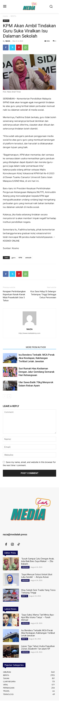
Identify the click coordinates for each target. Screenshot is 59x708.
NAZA (7, 41)
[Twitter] (12, 47)
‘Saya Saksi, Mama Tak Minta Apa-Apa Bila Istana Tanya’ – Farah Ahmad (37, 617)
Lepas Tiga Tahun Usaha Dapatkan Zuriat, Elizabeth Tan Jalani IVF (38, 647)
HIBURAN (25, 567)
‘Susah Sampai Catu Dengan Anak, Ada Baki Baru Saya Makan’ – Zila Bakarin (37, 561)
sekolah (28, 257)
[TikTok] (18, 544)
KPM (20, 257)
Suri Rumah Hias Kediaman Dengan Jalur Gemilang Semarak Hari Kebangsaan (36, 372)
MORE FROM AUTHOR (36, 347)
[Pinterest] (19, 47)
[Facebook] (6, 47)
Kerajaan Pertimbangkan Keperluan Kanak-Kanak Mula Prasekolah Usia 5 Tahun (14, 296)
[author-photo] (29, 325)
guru (13, 257)
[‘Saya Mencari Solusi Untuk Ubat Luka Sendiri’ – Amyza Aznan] (11, 579)
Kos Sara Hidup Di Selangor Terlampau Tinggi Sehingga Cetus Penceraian (43, 294)
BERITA (13, 16)
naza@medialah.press (15, 534)
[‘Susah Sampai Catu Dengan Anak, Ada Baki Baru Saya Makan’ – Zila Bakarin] (11, 563)
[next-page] (9, 396)
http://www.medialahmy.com (29, 333)
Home (5, 16)
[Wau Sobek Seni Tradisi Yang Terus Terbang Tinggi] (11, 595)
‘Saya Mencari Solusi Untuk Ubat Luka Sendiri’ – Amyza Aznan (36, 575)
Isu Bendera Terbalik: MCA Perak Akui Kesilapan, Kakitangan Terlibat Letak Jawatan (37, 358)
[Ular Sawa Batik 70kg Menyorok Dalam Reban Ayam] (10, 386)
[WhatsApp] (25, 47)
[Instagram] (12, 544)
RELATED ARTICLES (13, 347)
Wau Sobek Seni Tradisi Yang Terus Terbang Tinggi (38, 591)
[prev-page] (4, 396)
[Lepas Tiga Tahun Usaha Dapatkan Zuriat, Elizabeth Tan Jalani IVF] (11, 651)
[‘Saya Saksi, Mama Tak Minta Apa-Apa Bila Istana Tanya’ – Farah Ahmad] (11, 619)
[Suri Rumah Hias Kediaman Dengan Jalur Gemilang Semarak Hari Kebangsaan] (10, 372)
